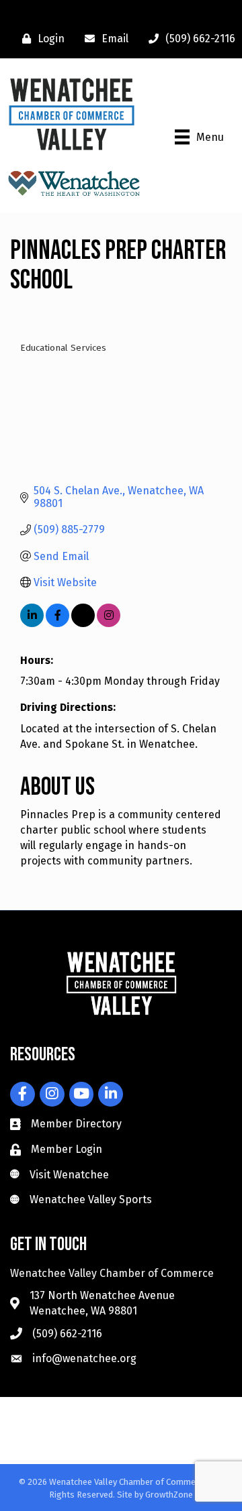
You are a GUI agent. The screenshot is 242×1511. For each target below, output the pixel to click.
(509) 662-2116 (67, 1333)
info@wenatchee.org (84, 1358)
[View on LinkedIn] (32, 623)
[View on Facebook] (57, 623)
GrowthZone (169, 1495)
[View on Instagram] (108, 623)
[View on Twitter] (83, 623)
